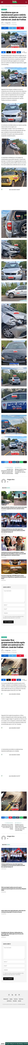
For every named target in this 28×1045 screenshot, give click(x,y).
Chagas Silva (7, 22)
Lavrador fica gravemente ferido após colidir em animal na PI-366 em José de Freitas (7, 471)
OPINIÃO (15, 1001)
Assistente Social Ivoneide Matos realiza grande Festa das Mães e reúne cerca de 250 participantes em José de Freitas (13, 554)
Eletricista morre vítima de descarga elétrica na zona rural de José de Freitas (7, 827)
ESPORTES (9, 1001)
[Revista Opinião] (14, 2)
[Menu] (2, 2)
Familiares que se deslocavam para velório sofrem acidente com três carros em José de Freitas (20, 827)
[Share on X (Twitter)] (12, 28)
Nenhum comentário (6, 24)
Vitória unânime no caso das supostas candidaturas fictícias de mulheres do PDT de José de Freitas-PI (13, 530)
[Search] (26, 2)
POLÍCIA (16, 999)
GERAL (11, 999)
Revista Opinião (21, 1004)
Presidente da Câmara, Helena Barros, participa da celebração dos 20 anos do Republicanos (12, 934)
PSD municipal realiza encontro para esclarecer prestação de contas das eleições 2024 (13, 889)
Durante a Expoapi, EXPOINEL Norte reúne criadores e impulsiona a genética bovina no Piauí (13, 577)
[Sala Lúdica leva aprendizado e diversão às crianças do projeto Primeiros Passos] (14, 901)
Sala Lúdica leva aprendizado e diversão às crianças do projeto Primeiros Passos (13, 911)
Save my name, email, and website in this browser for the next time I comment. (13, 617)
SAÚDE (19, 1001)
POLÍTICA (21, 999)
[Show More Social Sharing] (25, 28)
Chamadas (4, 9)
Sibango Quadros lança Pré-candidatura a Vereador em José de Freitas (20, 471)
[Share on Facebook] (5, 28)
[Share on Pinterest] (20, 28)
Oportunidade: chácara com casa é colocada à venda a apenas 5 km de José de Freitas (14, 507)
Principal (6, 999)
